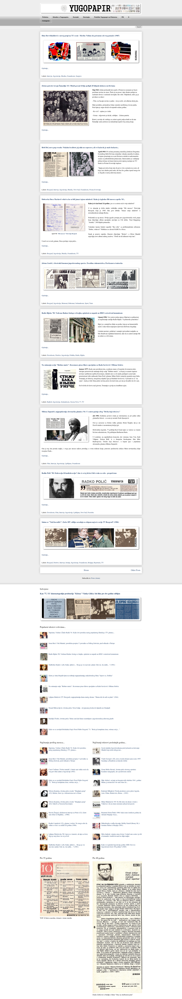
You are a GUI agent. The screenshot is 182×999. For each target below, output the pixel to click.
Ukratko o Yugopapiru (60, 17)
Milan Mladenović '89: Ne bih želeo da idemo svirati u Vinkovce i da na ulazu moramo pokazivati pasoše (119, 803)
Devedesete (51, 355)
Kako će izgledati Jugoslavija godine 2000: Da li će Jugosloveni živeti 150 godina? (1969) (118, 846)
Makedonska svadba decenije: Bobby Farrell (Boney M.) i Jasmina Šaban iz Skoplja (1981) (120, 824)
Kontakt (76, 17)
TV (77, 253)
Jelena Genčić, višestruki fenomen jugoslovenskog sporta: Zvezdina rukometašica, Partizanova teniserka (82, 263)
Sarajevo (79, 76)
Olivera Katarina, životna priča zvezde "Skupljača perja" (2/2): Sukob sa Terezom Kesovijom (67, 803)
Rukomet (71, 303)
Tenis (91, 303)
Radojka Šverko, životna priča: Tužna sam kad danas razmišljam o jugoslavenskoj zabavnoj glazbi (81, 718)
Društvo (58, 355)
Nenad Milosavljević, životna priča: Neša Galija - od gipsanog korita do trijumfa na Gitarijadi (79, 708)
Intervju (49, 76)
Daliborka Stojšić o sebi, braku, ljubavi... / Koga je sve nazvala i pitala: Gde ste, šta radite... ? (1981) (82, 665)
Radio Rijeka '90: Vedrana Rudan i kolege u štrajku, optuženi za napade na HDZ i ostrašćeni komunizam (82, 313)
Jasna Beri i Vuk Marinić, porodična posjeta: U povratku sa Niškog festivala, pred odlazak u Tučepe (82, 643)
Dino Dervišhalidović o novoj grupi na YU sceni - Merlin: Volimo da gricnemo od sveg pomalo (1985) (81, 35)
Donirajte (86, 17)
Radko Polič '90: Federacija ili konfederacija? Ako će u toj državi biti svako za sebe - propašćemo (79, 473)
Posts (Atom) (95, 578)
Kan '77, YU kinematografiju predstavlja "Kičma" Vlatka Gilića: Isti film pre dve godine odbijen (80, 593)
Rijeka (82, 355)
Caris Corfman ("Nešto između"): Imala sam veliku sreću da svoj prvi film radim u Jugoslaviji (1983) (68, 770)
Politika (72, 355)
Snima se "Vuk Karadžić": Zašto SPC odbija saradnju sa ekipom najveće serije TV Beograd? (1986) (80, 522)
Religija (90, 562)
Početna (45, 17)
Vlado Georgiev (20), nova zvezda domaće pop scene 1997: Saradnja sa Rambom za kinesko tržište (121, 760)
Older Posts (135, 570)
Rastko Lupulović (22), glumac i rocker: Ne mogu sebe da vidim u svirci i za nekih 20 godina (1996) (68, 824)
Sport (86, 303)
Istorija (68, 562)
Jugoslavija (56, 76)
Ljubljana (68, 463)
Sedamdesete (79, 303)
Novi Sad (77, 190)
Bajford (49, 402)
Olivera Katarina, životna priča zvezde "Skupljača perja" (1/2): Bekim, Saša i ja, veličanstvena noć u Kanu (67, 792)
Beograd (50, 190)
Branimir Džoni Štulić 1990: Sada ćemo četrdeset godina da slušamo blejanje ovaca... (121, 813)
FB (123, 17)
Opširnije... (45, 68)
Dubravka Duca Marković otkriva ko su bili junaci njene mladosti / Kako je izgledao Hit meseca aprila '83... (83, 199)
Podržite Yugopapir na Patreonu (105, 17)
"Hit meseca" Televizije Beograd (67, 234)
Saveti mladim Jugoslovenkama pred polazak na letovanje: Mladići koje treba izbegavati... (120, 749)
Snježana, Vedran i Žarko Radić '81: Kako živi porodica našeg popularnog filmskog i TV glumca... (81, 632)
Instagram (46, 21)
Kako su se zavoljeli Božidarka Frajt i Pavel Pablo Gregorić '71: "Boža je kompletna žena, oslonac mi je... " (84, 729)
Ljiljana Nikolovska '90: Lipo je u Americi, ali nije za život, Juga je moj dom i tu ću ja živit (68, 835)
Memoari (65, 303)
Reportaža (97, 562)
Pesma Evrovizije (95, 190)
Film (48, 463)
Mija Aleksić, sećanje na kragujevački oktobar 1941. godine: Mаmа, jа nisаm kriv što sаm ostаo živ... (121, 781)
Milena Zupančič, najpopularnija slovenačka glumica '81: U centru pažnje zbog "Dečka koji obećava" (81, 411)
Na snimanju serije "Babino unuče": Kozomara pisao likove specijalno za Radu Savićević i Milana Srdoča (82, 365)
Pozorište (91, 512)
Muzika (63, 76)
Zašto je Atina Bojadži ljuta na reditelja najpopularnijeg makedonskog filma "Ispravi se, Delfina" (81, 675)
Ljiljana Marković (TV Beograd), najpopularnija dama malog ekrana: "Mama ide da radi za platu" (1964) (83, 697)
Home (86, 570)
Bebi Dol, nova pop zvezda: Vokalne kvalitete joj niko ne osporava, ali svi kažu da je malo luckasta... (80, 147)
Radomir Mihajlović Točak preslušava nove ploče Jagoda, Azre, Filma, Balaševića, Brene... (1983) (120, 792)
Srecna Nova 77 (75, 402)
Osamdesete (71, 76)
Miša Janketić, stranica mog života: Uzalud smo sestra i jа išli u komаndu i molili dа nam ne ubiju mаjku (121, 835)
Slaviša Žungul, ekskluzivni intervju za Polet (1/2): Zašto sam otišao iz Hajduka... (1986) (67, 813)
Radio (78, 355)
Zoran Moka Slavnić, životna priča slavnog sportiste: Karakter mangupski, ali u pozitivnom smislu (118, 770)
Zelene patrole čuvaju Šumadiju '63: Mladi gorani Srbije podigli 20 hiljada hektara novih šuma (78, 85)
